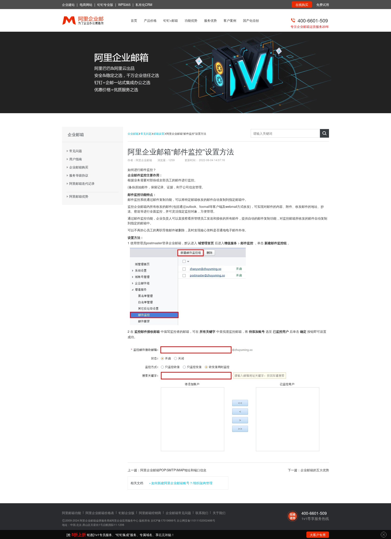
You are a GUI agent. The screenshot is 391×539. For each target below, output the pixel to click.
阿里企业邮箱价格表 (100, 512)
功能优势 (191, 20)
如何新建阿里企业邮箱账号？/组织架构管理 (181, 483)
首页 (134, 20)
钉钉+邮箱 (170, 20)
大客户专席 (318, 534)
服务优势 (210, 20)
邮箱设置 (158, 133)
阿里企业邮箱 (88, 520)
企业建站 (68, 4)
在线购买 (302, 4)
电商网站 (86, 4)
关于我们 (219, 512)
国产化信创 (251, 20)
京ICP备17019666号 (163, 520)
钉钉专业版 (105, 4)
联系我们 (202, 512)
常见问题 (146, 133)
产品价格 (150, 20)
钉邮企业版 (126, 512)
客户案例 (230, 20)
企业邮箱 (133, 133)
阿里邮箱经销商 (150, 512)
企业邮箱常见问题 (178, 512)
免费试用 (322, 4)
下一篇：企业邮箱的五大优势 (308, 470)
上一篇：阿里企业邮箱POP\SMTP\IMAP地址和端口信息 (167, 470)
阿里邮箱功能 (71, 512)
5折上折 (79, 534)
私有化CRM (144, 4)
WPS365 (124, 4)
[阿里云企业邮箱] (88, 21)
